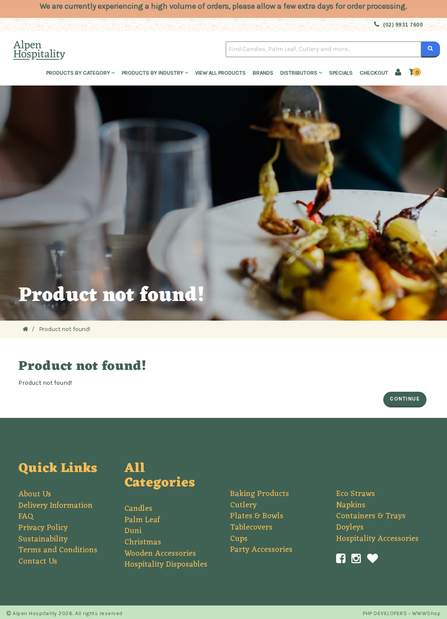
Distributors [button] (299, 72)
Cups (239, 539)
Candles (138, 509)
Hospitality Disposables (165, 564)
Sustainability (43, 539)
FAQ (25, 516)
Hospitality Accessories (377, 539)
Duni (132, 531)
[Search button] (430, 49)
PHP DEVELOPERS (385, 613)
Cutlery (243, 505)
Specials (341, 72)
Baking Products (259, 494)
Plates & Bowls (256, 516)
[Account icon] (398, 73)
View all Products (220, 72)
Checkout (374, 72)
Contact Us (37, 561)
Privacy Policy (43, 528)
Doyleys (350, 527)
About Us (34, 494)
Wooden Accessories (160, 554)
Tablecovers (251, 527)
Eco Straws (355, 494)
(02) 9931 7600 (403, 25)
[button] (415, 72)
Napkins (350, 505)
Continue (405, 399)
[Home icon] (25, 329)
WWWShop (426, 613)
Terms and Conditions (57, 550)
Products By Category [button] (78, 72)
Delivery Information (55, 506)
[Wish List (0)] (372, 559)
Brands (263, 72)
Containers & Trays (371, 516)
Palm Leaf (142, 520)
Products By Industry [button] (153, 72)
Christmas (142, 542)
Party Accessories (261, 550)
